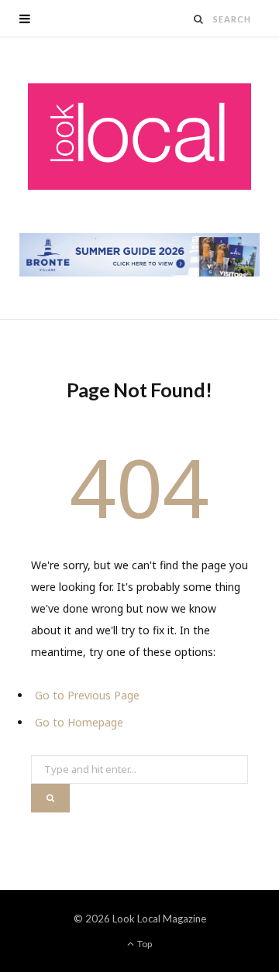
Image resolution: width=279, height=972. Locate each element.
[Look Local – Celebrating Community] (139, 137)
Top (144, 944)
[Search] (199, 19)
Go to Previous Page (87, 695)
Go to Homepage (79, 722)
